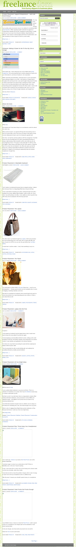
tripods (4, 304)
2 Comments (20, 106)
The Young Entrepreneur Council (48, 113)
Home (4, 11)
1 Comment (19, 52)
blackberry (25, 483)
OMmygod (43, 90)
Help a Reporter (44, 105)
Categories (41, 59)
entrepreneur (25, 42)
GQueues (13, 91)
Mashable (43, 74)
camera (24, 302)
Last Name (43, 38)
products (11, 42)
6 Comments (21, 428)
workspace (9, 158)
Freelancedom (28, 5)
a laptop (24, 238)
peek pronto (31, 534)
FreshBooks (43, 102)
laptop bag (9, 254)
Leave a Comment (22, 17)
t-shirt (9, 43)
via (6, 124)
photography (29, 302)
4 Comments (21, 491)
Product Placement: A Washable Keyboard (15, 163)
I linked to (13, 459)
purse (13, 254)
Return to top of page (10, 545)
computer (24, 202)
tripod (35, 302)
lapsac (32, 252)
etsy (23, 420)
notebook (29, 420)
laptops (32, 355)
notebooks (5, 421)
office (29, 156)
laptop (4, 254)
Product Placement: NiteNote (13, 415)
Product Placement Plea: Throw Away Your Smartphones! (19, 426)
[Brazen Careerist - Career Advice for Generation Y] (42, 121)
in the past (20, 287)
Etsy (11, 387)
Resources (17, 97)
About (9, 11)
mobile (4, 357)
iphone (29, 483)
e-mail (23, 534)
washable (7, 204)
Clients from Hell (44, 68)
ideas (25, 420)
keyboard (34, 202)
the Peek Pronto (25, 459)
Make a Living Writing (45, 72)
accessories (25, 252)
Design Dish (7, 412)
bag (29, 252)
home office (25, 156)
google (30, 97)
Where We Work (7, 104)
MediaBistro (43, 83)
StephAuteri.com (44, 91)
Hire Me (14, 11)
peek (33, 483)
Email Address (44, 30)
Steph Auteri (13, 17)
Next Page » (34, 541)
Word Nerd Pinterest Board (46, 94)
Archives (41, 50)
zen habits (12, 99)
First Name (43, 34)
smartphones (16, 484)
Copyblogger (43, 69)
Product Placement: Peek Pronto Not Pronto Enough (18, 489)
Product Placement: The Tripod (11, 258)
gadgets (29, 202)
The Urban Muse (44, 75)
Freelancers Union (44, 101)
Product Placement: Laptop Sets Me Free (14, 309)
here (9, 531)
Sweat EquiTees (6, 29)
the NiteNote (28, 391)
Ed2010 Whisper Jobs (45, 82)
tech (3, 204)
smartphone (10, 484)
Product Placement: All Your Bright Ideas (14, 362)
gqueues (7, 99)
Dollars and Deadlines (45, 71)
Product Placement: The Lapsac (11, 209)
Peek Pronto (26, 522)
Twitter (42, 93)
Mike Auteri (43, 108)
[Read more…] (5, 39)
